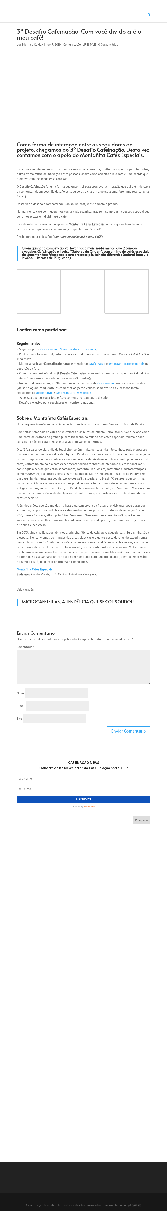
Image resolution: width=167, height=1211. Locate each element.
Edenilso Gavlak (32, 45)
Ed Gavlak (134, 1205)
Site (19, 719)
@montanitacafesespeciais (47, 254)
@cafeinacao (48, 349)
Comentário (25, 647)
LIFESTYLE (89, 45)
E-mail (21, 706)
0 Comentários (108, 45)
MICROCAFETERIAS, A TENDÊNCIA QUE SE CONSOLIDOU (78, 601)
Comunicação (72, 45)
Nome (21, 693)
